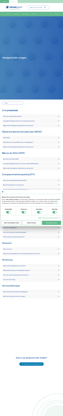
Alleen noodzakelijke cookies (11, 222)
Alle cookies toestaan (51, 222)
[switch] (24, 212)
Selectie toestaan (31, 222)
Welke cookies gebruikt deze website (48, 218)
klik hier (56, 203)
